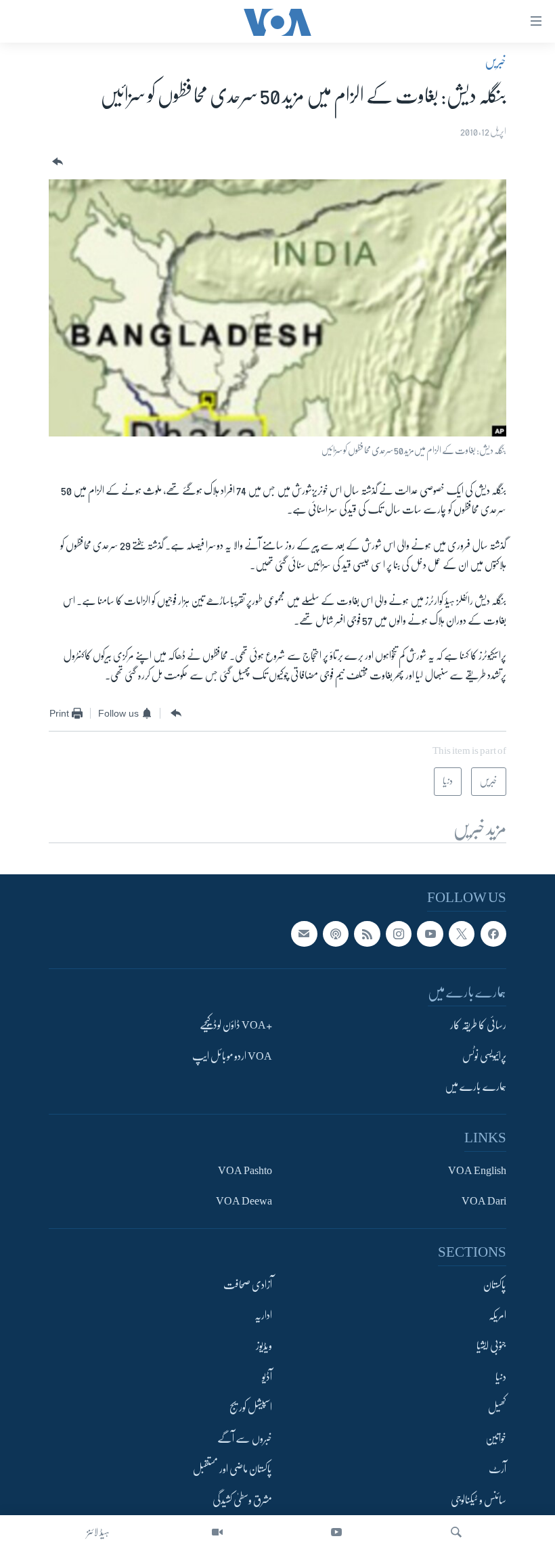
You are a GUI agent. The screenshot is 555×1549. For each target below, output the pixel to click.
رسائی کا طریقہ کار (478, 1026)
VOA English (477, 1170)
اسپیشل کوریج (250, 1408)
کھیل (497, 1408)
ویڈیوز (264, 1346)
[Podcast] (336, 934)
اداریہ (263, 1315)
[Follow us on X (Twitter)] (461, 934)
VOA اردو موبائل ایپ (232, 1056)
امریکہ (497, 1315)
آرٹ (497, 1470)
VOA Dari (484, 1201)
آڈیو (267, 1377)
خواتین (495, 1438)
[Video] (217, 1532)
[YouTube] (336, 1532)
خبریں (495, 61)
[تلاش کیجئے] (456, 1532)
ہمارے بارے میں (475, 1087)
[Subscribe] (304, 934)
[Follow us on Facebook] (493, 934)
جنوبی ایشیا (491, 1346)
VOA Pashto (245, 1170)
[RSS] (367, 934)
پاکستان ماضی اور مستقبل (232, 1470)
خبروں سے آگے (244, 1438)
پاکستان (494, 1285)
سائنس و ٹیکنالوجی (478, 1500)
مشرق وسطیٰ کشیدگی (242, 1500)
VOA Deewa (244, 1201)
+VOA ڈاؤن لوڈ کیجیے (236, 1026)
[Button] (56, 162)
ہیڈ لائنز (98, 1532)
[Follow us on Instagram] (399, 934)
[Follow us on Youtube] (430, 934)
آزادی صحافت (247, 1285)
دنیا (500, 1377)
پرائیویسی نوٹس (484, 1056)
